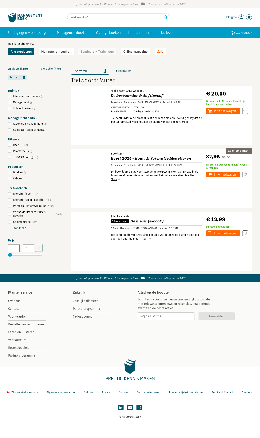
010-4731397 (244, 32)
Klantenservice (20, 292)
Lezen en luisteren (21, 332)
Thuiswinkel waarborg (25, 392)
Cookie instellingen (148, 392)
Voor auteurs (17, 340)
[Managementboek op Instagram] (139, 407)
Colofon (88, 392)
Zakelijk (79, 292)
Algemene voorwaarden (61, 392)
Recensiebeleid (19, 348)
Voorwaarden (17, 316)
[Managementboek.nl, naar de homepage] (25, 21)
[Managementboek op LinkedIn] (121, 407)
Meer (185, 121)
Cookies (123, 392)
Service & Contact (222, 392)
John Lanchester (121, 216)
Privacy (106, 392)
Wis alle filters (52, 68)
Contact (13, 309)
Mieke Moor (118, 90)
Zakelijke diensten (86, 301)
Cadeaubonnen (83, 316)
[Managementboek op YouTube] (130, 407)
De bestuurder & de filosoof (137, 95)
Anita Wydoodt (135, 90)
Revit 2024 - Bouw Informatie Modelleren (151, 158)
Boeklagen (117, 153)
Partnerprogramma (21, 355)
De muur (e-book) (138, 221)
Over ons (14, 301)
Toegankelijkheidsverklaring (186, 392)
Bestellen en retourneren (26, 324)
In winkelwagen (225, 111)
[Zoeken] (165, 17)
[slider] (10, 255)
